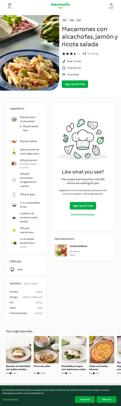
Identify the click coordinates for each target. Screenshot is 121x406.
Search (111, 8)
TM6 (72, 20)
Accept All (85, 399)
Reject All (106, 399)
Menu (10, 8)
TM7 (65, 20)
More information (83, 214)
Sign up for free (75, 84)
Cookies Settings (10, 399)
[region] (60, 395)
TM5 (79, 20)
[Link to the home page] (60, 6)
